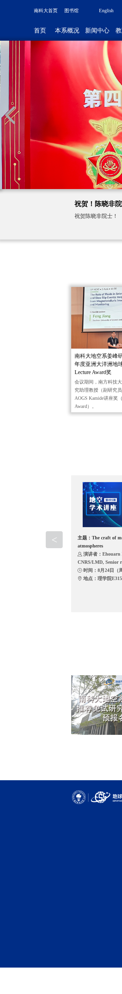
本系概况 (67, 30)
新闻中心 (97, 30)
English (106, 10)
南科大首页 (46, 10)
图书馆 (71, 10)
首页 (40, 30)
